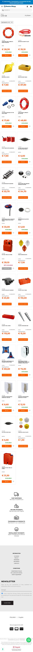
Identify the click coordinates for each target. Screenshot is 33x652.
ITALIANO (13, 617)
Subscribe (7, 603)
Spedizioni (16, 559)
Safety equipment (16, 574)
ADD (7, 55)
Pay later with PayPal (16, 572)
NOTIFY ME (6, 268)
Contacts (16, 563)
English (21, 617)
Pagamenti (16, 561)
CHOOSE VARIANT (7, 91)
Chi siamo (16, 556)
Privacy (16, 557)
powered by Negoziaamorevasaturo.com (16, 650)
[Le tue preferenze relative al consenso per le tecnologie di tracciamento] (2, 649)
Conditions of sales (16, 571)
